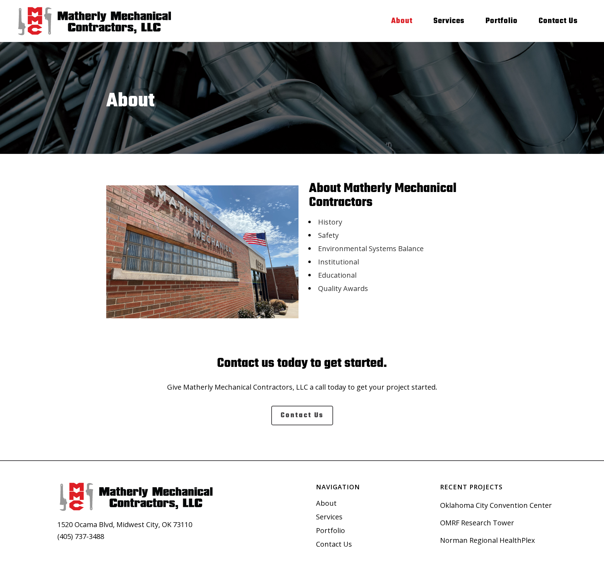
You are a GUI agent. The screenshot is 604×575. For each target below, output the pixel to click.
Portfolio (330, 530)
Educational (337, 275)
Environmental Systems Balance (371, 248)
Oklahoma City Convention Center (496, 505)
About (326, 503)
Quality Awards (343, 288)
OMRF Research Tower (477, 522)
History (330, 222)
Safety (328, 235)
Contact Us (334, 544)
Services (329, 517)
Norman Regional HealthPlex (487, 540)
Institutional (338, 262)
